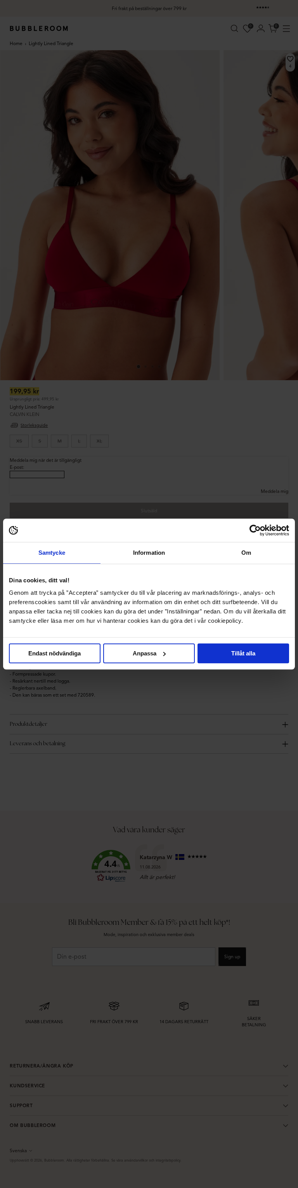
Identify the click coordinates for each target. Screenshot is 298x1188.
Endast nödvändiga (54, 653)
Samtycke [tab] (51, 552)
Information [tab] (149, 552)
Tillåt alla (243, 653)
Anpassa (144, 653)
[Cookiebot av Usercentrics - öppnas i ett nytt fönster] (255, 530)
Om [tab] (246, 552)
